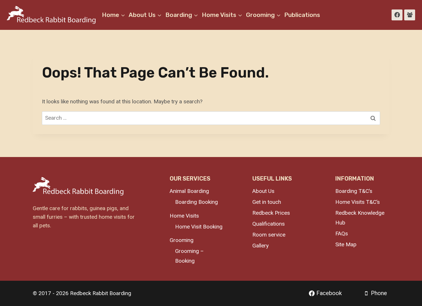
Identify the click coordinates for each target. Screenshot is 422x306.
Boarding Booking (196, 202)
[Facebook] (397, 14)
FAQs (341, 233)
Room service (268, 234)
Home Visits (184, 215)
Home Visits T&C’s (357, 202)
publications (302, 14)
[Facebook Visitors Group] (409, 14)
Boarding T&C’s (353, 191)
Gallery (260, 245)
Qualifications (268, 223)
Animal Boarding (189, 191)
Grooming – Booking (189, 256)
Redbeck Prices (271, 213)
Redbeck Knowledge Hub (359, 218)
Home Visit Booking (198, 226)
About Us (263, 191)
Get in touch (266, 202)
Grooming (181, 240)
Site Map (346, 244)
